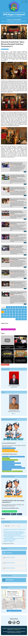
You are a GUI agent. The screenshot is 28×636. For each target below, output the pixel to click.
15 (16, 309)
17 (22, 309)
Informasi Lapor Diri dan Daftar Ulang (9, 446)
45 (25, 316)
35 (22, 314)
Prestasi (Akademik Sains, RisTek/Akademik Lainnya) (11, 461)
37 (2, 316)
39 (8, 316)
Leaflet (14, 606)
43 (19, 316)
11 (5, 309)
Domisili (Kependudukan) (7, 469)
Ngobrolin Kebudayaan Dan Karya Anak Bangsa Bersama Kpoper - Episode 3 (14, 537)
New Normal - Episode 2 (9, 538)
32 (14, 314)
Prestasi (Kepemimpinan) (7, 467)
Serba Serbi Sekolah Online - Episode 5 (13, 532)
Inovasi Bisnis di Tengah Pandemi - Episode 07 (14, 529)
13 (11, 309)
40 (11, 316)
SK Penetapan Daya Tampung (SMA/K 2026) (10, 449)
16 (19, 309)
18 (25, 309)
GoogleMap (9, 608)
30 (8, 314)
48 (22, 319)
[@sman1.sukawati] (14, 621)
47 (19, 319)
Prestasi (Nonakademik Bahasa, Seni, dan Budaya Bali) (12, 464)
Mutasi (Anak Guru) (6, 456)
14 (14, 309)
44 (22, 316)
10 (2, 309)
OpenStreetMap (19, 606)
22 (11, 312)
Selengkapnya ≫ (5, 364)
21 (8, 312)
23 (14, 312)
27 (25, 312)
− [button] (3, 591)
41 (14, 316)
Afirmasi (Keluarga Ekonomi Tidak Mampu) (17, 454)
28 (2, 314)
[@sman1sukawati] (18, 621)
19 (2, 312)
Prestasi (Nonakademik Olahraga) (8, 462)
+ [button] (3, 589)
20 (5, 312)
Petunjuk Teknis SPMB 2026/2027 (8, 447)
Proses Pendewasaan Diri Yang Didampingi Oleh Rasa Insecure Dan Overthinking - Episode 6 (14, 531)
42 (16, 316)
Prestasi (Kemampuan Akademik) (8, 459)
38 (5, 316)
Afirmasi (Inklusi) (5, 454)
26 (22, 312)
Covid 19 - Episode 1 (9, 539)
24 (16, 312)
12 (8, 309)
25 (19, 312)
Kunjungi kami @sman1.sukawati (8, 329)
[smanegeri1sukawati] (10, 621)
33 (16, 314)
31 (11, 314)
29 (5, 314)
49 (25, 319)
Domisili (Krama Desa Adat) (17, 469)
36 (25, 314)
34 (19, 314)
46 (16, 319)
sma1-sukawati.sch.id (16, 627)
